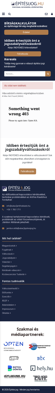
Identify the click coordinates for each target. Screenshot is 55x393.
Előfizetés (6, 292)
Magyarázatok (8, 245)
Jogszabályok (8, 258)
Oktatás (5, 313)
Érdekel (26, 32)
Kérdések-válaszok (11, 270)
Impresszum (8, 309)
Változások (7, 254)
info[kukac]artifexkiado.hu (18, 206)
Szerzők (6, 296)
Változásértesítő (10, 288)
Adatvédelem (8, 305)
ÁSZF (4, 300)
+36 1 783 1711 (14, 209)
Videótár (6, 262)
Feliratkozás (22, 54)
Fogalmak (6, 250)
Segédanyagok (9, 266)
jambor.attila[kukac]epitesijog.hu (21, 228)
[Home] (27, 4)
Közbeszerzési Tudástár (13, 274)
